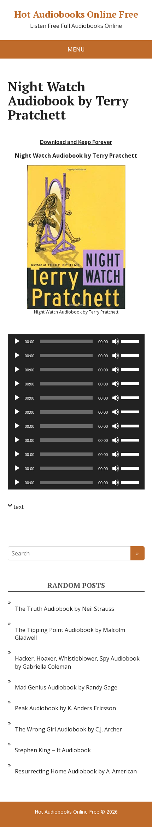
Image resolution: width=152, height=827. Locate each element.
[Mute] (115, 341)
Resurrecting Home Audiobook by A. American (76, 771)
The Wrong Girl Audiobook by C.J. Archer (68, 729)
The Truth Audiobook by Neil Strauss (64, 609)
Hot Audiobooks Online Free (76, 14)
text (18, 507)
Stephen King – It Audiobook (53, 750)
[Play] (17, 341)
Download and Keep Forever (76, 142)
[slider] (131, 340)
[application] (76, 341)
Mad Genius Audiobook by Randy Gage (66, 687)
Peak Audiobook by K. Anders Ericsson (65, 708)
